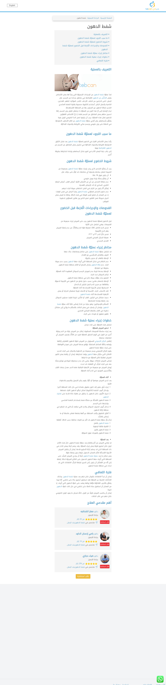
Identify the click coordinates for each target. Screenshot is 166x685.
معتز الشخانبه (89, 511)
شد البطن (70, 522)
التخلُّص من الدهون (100, 98)
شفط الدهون (99, 94)
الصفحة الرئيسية (106, 18)
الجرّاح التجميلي (100, 341)
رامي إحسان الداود (87, 534)
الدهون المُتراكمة (104, 148)
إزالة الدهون (95, 264)
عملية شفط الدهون (90, 456)
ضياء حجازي (90, 556)
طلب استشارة (104, 522)
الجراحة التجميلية (93, 18)
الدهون (70, 261)
